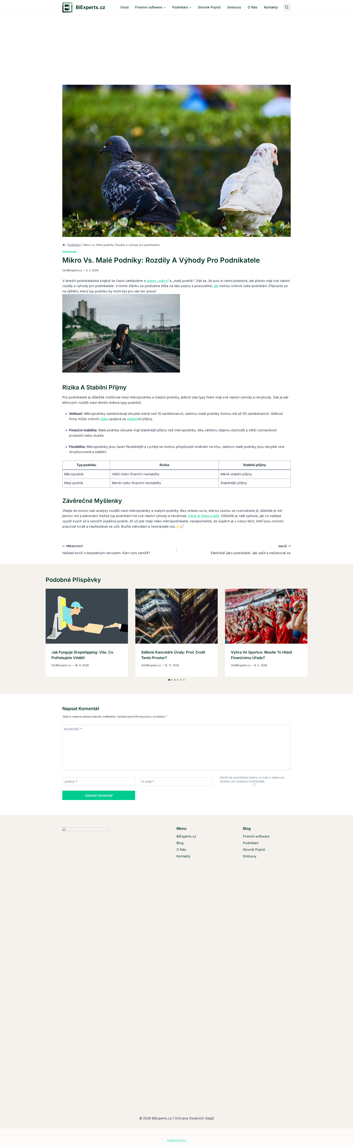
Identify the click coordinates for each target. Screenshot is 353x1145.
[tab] (169, 680)
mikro (163, 281)
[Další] (300, 633)
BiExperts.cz (74, 270)
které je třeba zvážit (203, 516)
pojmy (151, 281)
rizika (104, 419)
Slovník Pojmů (209, 7)
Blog (179, 843)
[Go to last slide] (52, 633)
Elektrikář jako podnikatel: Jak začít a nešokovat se (251, 550)
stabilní (132, 419)
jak (216, 286)
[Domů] (63, 245)
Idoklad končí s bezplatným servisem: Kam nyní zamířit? (106, 550)
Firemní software (256, 836)
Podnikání (69, 252)
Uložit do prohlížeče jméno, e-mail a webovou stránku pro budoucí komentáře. (252, 779)
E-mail (148, 781)
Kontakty (271, 7)
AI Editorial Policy (176, 1140)
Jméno (70, 781)
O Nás (252, 7)
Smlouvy (234, 7)
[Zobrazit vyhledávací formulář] (287, 7)
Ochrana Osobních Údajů (194, 1118)
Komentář (73, 729)
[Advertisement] (176, 42)
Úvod (124, 7)
